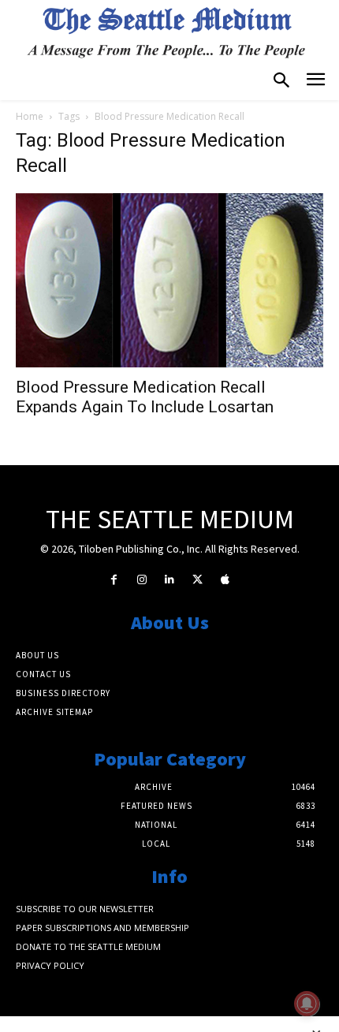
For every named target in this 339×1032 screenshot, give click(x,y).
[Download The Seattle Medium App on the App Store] (225, 580)
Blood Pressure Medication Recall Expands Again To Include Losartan (145, 397)
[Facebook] (114, 580)
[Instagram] (141, 580)
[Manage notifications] (306, 1003)
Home (29, 116)
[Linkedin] (169, 580)
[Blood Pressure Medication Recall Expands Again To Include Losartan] (169, 280)
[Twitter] (197, 580)
